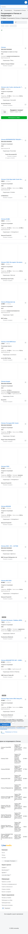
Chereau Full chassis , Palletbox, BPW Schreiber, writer (7, 827)
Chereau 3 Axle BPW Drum (8, 341)
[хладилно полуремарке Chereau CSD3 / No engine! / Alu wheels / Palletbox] (14, 252)
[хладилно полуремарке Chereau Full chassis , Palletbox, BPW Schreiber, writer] (14, 610)
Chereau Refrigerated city (8, 302)
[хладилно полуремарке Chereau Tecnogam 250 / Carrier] (14, 413)
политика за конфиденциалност (8, 727)
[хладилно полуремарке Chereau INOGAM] (14, 496)
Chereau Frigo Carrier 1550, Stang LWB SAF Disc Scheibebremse (6, 816)
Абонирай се (5, 724)
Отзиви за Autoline (6, 889)
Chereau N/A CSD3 (6, 580)
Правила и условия (6, 881)
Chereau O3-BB (5, 219)
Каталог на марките (6, 891)
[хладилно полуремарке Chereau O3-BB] (14, 209)
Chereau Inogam (5, 381)
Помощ (3, 855)
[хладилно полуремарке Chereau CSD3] (14, 457)
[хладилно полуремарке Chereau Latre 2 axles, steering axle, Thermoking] (14, 77)
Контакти (4, 857)
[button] (26, 2)
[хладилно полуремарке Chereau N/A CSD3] (14, 571)
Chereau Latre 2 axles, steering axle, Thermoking (14, 87)
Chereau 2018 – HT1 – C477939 (9, 546)
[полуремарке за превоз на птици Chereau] (14, 37)
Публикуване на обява (14, 117)
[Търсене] (25, 6)
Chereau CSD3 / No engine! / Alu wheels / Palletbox (6, 807)
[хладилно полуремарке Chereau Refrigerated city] (14, 292)
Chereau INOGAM (6, 506)
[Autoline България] (9, 2)
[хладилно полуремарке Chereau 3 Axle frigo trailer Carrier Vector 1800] (14, 169)
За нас (3, 852)
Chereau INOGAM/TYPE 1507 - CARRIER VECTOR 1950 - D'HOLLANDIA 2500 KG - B (7, 837)
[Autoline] (2, 10)
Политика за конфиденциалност (9, 884)
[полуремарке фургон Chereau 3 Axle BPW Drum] (14, 332)
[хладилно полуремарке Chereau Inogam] (14, 372)
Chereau (3, 47)
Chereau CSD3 (5, 466)
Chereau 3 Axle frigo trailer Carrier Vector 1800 (13, 179)
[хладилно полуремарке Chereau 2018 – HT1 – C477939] (14, 536)
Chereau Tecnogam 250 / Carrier (10, 423)
